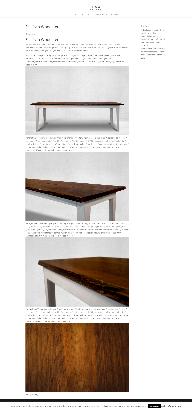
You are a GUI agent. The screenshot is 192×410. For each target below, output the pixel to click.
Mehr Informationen (171, 406)
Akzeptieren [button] (154, 406)
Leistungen (101, 15)
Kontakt (115, 15)
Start (75, 15)
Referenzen (87, 15)
